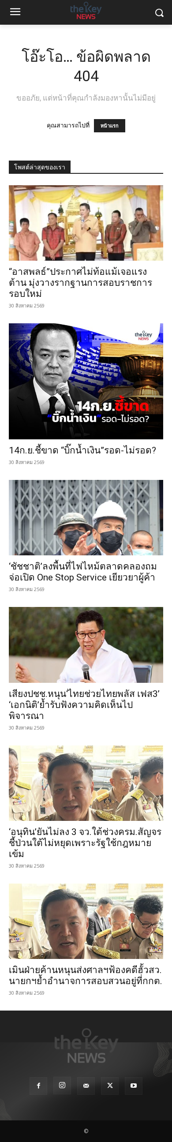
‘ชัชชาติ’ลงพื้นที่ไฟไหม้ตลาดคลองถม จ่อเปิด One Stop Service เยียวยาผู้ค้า (83, 572)
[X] (110, 1086)
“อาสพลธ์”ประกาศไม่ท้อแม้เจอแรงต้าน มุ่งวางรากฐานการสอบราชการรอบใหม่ (80, 282)
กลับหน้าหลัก (90, 1119)
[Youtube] (133, 1086)
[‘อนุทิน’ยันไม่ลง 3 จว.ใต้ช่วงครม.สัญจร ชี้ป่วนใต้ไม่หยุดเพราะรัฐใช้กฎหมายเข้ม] (86, 783)
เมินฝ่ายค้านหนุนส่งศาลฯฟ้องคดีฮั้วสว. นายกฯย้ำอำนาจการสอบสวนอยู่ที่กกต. (85, 975)
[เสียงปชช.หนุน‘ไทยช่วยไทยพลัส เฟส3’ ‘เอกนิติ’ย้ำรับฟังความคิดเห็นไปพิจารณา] (86, 644)
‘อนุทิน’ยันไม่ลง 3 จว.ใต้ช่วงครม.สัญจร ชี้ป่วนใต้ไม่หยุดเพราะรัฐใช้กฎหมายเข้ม (85, 843)
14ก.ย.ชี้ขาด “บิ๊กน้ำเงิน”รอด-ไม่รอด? (82, 450)
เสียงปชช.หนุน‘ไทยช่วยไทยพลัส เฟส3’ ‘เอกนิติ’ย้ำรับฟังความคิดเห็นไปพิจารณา (84, 705)
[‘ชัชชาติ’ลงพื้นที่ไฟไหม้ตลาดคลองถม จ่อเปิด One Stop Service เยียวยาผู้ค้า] (86, 517)
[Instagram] (62, 1085)
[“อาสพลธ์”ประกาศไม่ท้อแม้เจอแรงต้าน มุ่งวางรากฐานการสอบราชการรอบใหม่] (86, 223)
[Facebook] (38, 1086)
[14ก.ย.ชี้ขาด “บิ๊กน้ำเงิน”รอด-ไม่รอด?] (86, 381)
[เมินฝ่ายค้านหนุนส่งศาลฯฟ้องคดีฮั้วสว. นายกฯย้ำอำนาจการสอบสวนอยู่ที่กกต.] (86, 921)
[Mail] (86, 1086)
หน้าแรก (110, 126)
